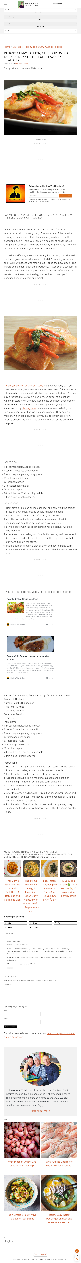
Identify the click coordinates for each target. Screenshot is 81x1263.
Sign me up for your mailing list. (15, 1007)
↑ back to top (40, 1255)
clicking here (29, 408)
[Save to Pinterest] (2, 631)
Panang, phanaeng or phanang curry (23, 385)
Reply (10, 968)
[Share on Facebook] (2, 620)
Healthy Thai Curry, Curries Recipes (43, 46)
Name (6, 1011)
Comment (8, 984)
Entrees (17, 46)
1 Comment (25, 63)
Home (7, 46)
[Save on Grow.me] (2, 642)
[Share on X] (2, 625)
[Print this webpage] (2, 636)
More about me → (40, 1110)
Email (6, 1018)
